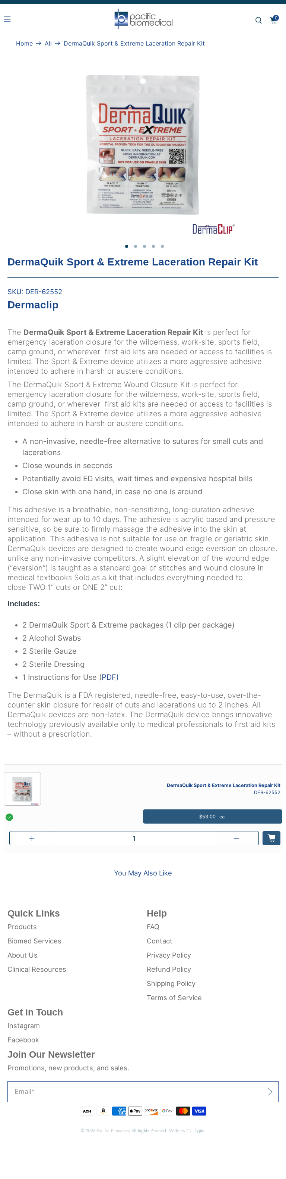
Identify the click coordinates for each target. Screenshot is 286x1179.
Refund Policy (169, 969)
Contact (159, 941)
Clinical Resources (36, 969)
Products (22, 927)
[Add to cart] (271, 838)
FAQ (153, 927)
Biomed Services (34, 941)
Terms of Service (174, 997)
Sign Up (253, 1091)
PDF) (110, 677)
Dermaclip (32, 305)
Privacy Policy (169, 955)
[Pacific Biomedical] (143, 20)
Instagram (23, 1025)
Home (24, 43)
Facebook (23, 1040)
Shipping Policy (171, 983)
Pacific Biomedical (114, 1130)
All (48, 43)
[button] (258, 20)
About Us (22, 955)
